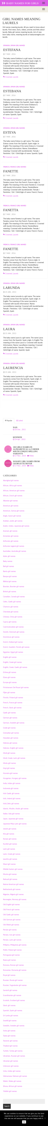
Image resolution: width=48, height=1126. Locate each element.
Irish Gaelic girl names (11, 793)
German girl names (10, 718)
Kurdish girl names (10, 844)
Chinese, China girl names (12, 617)
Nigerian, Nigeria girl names (13, 894)
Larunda (11, 288)
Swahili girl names (9, 1021)
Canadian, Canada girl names (14, 597)
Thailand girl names (10, 1046)
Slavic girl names (9, 1005)
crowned (8, 77)
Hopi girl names (9, 768)
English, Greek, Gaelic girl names (15, 667)
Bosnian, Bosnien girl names (13, 586)
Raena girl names (9, 960)
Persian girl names (10, 930)
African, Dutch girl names (12, 496)
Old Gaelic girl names (11, 915)
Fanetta (10, 210)
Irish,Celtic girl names (11, 804)
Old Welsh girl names (11, 925)
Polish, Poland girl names (12, 950)
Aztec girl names (9, 556)
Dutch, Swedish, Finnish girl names (16, 647)
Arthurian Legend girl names (13, 546)
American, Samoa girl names (13, 511)
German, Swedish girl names (13, 723)
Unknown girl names (11, 1066)
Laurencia (13, 368)
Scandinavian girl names (12, 995)
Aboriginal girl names (11, 480)
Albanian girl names (10, 501)
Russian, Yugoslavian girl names (15, 985)
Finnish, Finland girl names (13, 698)
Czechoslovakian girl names (13, 627)
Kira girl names (8, 834)
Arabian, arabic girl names (12, 521)
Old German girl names (11, 920)
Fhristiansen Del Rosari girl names (16, 687)
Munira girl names (10, 874)
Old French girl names (11, 910)
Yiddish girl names (10, 1091)
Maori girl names (9, 864)
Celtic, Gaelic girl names (12, 602)
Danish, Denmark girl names (13, 632)
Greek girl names (9, 728)
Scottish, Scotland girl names (14, 1000)
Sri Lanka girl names (10, 1016)
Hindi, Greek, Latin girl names (14, 758)
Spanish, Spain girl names (14, 45)
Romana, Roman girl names (13, 965)
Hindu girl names (9, 763)
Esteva (9, 132)
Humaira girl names (10, 773)
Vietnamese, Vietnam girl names (15, 1076)
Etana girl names (9, 677)
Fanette (10, 171)
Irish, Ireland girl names (11, 799)
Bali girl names (8, 566)
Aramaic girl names (10, 531)
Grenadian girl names (11, 733)
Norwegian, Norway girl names (14, 899)
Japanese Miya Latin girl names (15, 824)
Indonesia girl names (10, 788)
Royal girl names (9, 975)
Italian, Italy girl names (11, 814)
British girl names (9, 592)
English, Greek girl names (12, 662)
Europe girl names (10, 682)
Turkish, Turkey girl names (13, 1051)
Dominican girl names (11, 637)
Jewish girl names (9, 829)
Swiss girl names (9, 1031)
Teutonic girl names (10, 1041)
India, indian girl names (11, 783)
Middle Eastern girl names (13, 869)
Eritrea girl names (9, 672)
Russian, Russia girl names (13, 980)
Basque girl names (10, 576)
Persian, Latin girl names (12, 940)
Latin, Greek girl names (11, 854)
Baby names (7, 561)
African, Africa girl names (12, 486)
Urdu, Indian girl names (12, 1071)
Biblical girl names (9, 581)
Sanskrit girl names (10, 990)
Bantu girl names (9, 571)
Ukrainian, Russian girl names (14, 1056)
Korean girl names (9, 839)
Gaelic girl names (9, 713)
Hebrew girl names (10, 743)
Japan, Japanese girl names (13, 819)
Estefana (12, 50)
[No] (45, 1118)
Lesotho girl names (10, 859)
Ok (24, 1122)
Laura (9, 329)
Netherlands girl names (11, 889)
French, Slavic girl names (12, 708)
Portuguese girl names (11, 955)
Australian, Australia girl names (14, 551)
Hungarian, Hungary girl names (14, 778)
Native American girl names (13, 884)
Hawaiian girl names (10, 738)
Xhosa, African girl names (12, 1086)
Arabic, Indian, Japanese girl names (16, 526)
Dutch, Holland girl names (13, 642)
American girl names (10, 506)
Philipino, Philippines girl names (14, 945)
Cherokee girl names (10, 612)
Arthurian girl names (10, 541)
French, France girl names (14, 167)
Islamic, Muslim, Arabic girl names (15, 809)
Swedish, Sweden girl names (13, 1026)
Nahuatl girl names (10, 879)
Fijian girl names (9, 693)
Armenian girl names (10, 536)
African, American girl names (14, 491)
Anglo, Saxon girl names (12, 516)
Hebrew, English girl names (13, 748)
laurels (15, 77)
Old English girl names (11, 905)
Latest (20, 421)
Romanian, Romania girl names (14, 970)
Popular (9, 421)
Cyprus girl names (9, 622)
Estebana (12, 91)
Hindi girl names (9, 753)
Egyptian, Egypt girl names (13, 652)
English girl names (9, 657)
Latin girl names (9, 849)
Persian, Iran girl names (11, 935)
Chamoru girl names (10, 607)
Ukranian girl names (10, 1061)
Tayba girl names (9, 1036)
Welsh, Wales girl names (12, 1081)
